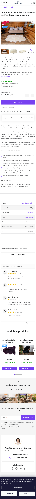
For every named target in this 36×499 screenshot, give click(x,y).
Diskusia (23, 118)
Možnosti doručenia (8, 86)
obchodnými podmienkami (17, 422)
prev (1, 350)
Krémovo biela (29, 217)
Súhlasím (27, 494)
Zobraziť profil (17, 390)
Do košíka (18, 102)
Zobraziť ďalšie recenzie (27, 323)
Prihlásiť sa (28, 418)
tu (10, 483)
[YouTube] (21, 468)
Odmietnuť (9, 494)
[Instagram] (16, 468)
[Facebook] (12, 468)
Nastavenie (18, 487)
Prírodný (30, 212)
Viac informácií (5, 76)
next (34, 350)
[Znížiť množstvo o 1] (27, 95)
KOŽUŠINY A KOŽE (27, 203)
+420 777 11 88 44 (19, 457)
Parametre (14, 118)
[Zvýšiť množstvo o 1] (32, 95)
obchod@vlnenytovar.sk (19, 454)
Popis (5, 118)
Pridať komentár (18, 255)
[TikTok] (25, 468)
